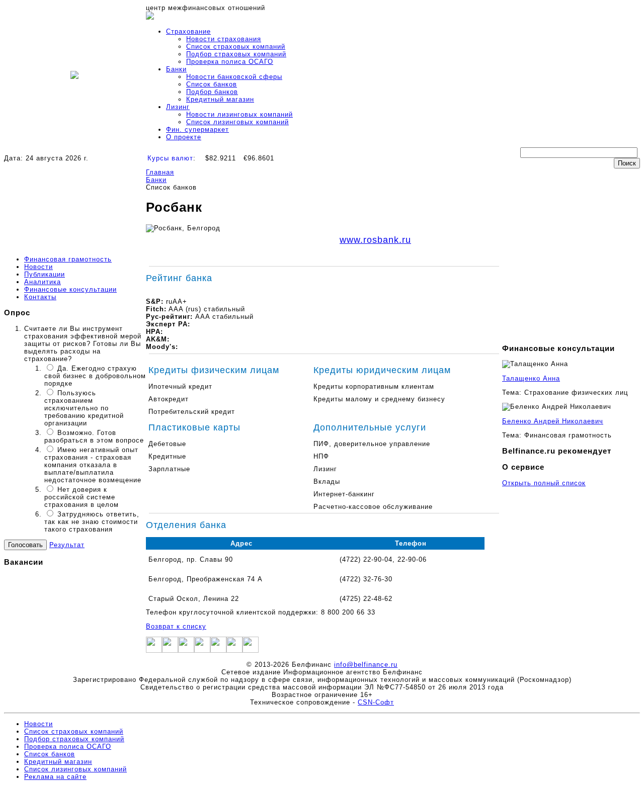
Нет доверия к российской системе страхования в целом (81, 497)
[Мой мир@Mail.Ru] (251, 650)
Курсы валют (170, 158)
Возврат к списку (176, 626)
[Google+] (186, 650)
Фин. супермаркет (197, 129)
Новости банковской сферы (234, 76)
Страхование (188, 31)
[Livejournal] (234, 650)
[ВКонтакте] (218, 650)
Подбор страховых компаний (236, 54)
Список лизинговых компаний (237, 122)
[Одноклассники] (202, 650)
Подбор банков (212, 92)
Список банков (211, 84)
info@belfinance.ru (365, 664)
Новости (38, 267)
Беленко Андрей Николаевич (552, 421)
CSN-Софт (376, 702)
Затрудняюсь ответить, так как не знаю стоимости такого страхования (91, 521)
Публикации (44, 274)
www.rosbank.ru (375, 240)
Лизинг (178, 107)
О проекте (183, 137)
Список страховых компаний (235, 46)
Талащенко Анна (531, 378)
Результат (67, 545)
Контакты (40, 297)
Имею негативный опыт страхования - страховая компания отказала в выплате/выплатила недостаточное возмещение (92, 465)
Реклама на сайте (55, 776)
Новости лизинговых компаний (239, 114)
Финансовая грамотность (68, 259)
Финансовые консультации (70, 289)
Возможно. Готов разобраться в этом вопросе (94, 436)
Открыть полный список (544, 483)
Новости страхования (223, 39)
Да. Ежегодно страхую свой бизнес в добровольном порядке (95, 376)
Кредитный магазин (220, 99)
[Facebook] (154, 650)
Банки (176, 69)
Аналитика (42, 282)
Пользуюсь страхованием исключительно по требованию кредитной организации (84, 408)
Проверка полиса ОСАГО (229, 61)
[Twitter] (170, 650)
